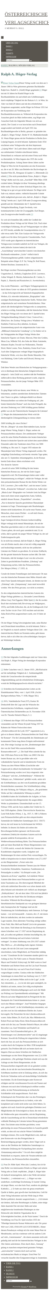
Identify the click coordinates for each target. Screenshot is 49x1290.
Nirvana (24, 1287)
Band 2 (4, 65)
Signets (10, 1274)
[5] (2, 720)
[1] (2, 657)
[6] (2, 1164)
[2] (2, 669)
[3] (2, 689)
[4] (2, 701)
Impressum (12, 1277)
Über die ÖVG (13, 1263)
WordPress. (32, 1287)
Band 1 (9, 1267)
